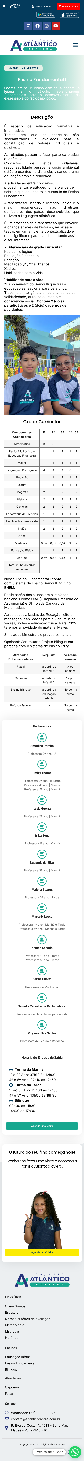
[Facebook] (37, 26)
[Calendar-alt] (28, 26)
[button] (75, 45)
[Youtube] (56, 26)
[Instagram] (47, 26)
